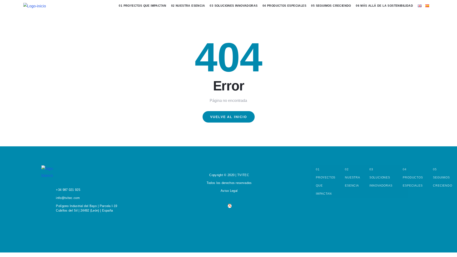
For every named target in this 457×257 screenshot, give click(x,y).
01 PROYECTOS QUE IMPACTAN (325, 181)
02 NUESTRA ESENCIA (352, 177)
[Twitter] (230, 206)
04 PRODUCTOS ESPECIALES (413, 177)
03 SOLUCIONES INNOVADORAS (381, 177)
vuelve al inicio (228, 117)
